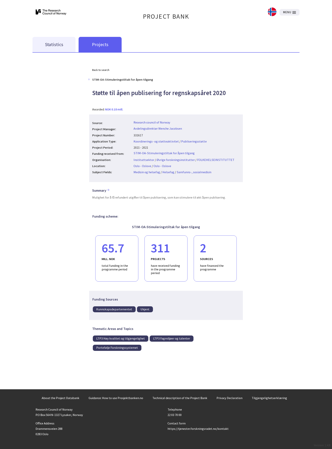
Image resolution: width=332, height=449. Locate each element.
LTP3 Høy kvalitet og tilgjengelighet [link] (120, 338)
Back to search (100, 70)
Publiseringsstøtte (194, 141)
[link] (272, 12)
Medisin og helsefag (147, 172)
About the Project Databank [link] (60, 398)
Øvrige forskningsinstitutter (176, 160)
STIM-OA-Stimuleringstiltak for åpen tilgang (164, 153)
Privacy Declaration (229, 398)
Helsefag (168, 172)
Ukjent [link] (144, 309)
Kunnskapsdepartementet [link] (114, 309)
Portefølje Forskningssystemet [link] (117, 348)
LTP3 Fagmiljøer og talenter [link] (171, 338)
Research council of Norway (152, 122)
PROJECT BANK (166, 16)
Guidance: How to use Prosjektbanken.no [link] (116, 398)
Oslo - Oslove (142, 166)
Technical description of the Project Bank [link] (179, 398)
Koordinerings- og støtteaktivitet (156, 141)
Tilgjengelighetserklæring (269, 398)
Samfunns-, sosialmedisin (194, 172)
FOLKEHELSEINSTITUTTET (215, 160)
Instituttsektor (144, 160)
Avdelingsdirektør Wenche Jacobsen (158, 128)
